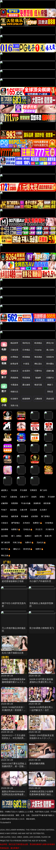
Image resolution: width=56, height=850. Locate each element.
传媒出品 (14, 391)
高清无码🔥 (27, 549)
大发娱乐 (4, 523)
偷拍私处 (4, 516)
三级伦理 (14, 349)
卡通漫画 (14, 384)
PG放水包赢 (25, 503)
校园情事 (26, 398)
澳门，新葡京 (16, 536)
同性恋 (50, 391)
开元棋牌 (23, 490)
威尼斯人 (4, 490)
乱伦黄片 (43, 510)
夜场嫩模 (24, 516)
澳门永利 (43, 490)
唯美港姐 (38, 357)
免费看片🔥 (37, 523)
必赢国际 (4, 503)
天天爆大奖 (50, 529)
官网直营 (33, 490)
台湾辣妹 (14, 357)
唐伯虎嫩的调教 (37, 763)
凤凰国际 (14, 503)
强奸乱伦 (26, 343)
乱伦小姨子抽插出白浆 (13, 652)
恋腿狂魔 (50, 370)
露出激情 (26, 384)
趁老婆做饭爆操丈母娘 (13, 581)
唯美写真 (38, 384)
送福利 (33, 496)
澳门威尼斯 (5, 542)
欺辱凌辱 (14, 363)
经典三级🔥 (17, 542)
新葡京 (42, 496)
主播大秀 (23, 510)
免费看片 (28, 536)
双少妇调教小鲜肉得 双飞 (41, 627)
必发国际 (34, 516)
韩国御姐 (26, 357)
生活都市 (14, 398)
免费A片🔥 (29, 542)
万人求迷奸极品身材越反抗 (14, 629)
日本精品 (26, 349)
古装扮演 (14, 370)
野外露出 (50, 363)
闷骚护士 (50, 377)
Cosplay (38, 349)
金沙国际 (4, 536)
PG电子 (4, 496)
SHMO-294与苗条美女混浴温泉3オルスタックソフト (41, 738)
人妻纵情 (38, 398)
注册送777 (24, 496)
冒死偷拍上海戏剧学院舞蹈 (41, 604)
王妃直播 (33, 510)
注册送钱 (13, 496)
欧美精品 (38, 343)
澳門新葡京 (15, 523)
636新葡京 (49, 523)
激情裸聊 (4, 529)
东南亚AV (50, 357)
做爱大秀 (38, 536)
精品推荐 (14, 343)
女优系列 (26, 370)
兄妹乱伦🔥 (41, 542)
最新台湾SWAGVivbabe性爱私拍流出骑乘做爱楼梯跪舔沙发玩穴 (14, 794)
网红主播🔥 (5, 555)
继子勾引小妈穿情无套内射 (14, 604)
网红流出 (38, 363)
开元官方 (39, 529)
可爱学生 (38, 370)
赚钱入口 (16, 549)
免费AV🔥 (39, 549)
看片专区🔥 (5, 549)
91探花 (26, 363)
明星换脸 (26, 377)
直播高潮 (36, 503)
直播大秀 (48, 536)
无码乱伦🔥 (27, 529)
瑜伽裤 (38, 377)
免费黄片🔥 (15, 529)
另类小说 (14, 405)
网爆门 (50, 384)
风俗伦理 (50, 398)
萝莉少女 (50, 343)
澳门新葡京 (45, 516)
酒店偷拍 (13, 510)
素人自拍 (50, 349)
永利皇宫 (26, 523)
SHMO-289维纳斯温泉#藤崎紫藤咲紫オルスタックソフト (14, 682)
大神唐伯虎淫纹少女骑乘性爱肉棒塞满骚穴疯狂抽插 (41, 794)
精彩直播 (47, 503)
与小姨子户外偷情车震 (40, 581)
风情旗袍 (14, 377)
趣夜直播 (14, 516)
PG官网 (14, 490)
